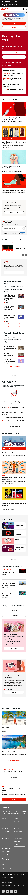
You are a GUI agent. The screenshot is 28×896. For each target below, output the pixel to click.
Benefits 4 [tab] (5, 255)
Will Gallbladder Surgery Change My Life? (9, 317)
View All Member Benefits (8, 242)
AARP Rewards (7, 65)
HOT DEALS (8, 769)
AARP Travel (5, 727)
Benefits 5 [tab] (7, 255)
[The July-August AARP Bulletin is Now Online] (20, 309)
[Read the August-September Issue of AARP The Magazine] (20, 298)
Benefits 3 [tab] (4, 255)
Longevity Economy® (7, 868)
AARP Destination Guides (9, 752)
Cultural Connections (7, 592)
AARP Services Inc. (18, 844)
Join (14, 23)
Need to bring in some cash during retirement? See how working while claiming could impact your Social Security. (10, 3)
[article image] (4, 9)
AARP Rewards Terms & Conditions (10, 879)
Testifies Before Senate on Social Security (13, 421)
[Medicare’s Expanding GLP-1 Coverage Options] (14, 109)
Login (21, 9)
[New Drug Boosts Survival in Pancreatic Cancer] (14, 157)
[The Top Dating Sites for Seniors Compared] (20, 361)
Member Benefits (18, 62)
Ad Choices (21, 885)
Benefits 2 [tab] (3, 255)
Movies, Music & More (7, 569)
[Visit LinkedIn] (15, 891)
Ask (23, 228)
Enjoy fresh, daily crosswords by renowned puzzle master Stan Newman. (13, 456)
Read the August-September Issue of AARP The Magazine (9, 297)
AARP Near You (5, 838)
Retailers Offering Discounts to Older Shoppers (14, 504)
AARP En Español (18, 821)
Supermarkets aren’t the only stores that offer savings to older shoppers (12, 508)
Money (3, 501)
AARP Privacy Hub (11, 874)
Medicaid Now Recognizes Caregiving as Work (12, 413)
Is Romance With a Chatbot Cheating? (14, 190)
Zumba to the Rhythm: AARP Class (8, 594)
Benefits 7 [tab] (9, 255)
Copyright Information (7, 882)
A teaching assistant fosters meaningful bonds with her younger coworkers (14, 482)
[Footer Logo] (14, 807)
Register (16, 9)
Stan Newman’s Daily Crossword (12, 453)
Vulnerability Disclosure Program (9, 885)
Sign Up (14, 692)
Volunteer (4, 825)
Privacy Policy (22, 232)
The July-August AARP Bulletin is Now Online (9, 307)
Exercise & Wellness (6, 581)
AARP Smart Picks (6, 834)
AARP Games (19, 525)
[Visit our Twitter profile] (7, 891)
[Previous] (22, 255)
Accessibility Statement (7, 877)
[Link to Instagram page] (11, 891)
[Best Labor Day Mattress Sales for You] (20, 348)
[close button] (26, 12)
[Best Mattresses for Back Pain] (20, 355)
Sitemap (3, 874)
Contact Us (16, 818)
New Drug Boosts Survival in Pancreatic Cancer (11, 167)
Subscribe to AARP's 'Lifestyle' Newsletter (11, 789)
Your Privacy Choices (6, 888)
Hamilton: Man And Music (8, 573)
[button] (26, 9)
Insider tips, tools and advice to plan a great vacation (12, 730)
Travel (3, 725)
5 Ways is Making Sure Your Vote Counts (13, 408)
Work (3, 475)
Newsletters (17, 825)
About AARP (7, 62)
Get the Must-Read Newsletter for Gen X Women (14, 676)
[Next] (25, 255)
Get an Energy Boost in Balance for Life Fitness (9, 584)
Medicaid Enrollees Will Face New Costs (13, 417)
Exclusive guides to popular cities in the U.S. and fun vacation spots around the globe (14, 754)
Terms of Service (20, 874)
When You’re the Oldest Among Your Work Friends (13, 478)
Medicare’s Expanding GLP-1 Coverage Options (11, 118)
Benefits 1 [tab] (1, 255)
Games (3, 451)
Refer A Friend (17, 828)
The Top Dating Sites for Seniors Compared (9, 361)
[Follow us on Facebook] (3, 891)
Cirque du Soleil (20, 248)
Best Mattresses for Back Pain (9, 354)
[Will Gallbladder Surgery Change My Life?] (20, 318)
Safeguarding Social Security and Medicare (13, 403)
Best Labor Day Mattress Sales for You (10, 348)
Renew (14, 27)
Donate (3, 821)
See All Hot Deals (14, 777)
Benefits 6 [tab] (8, 255)
